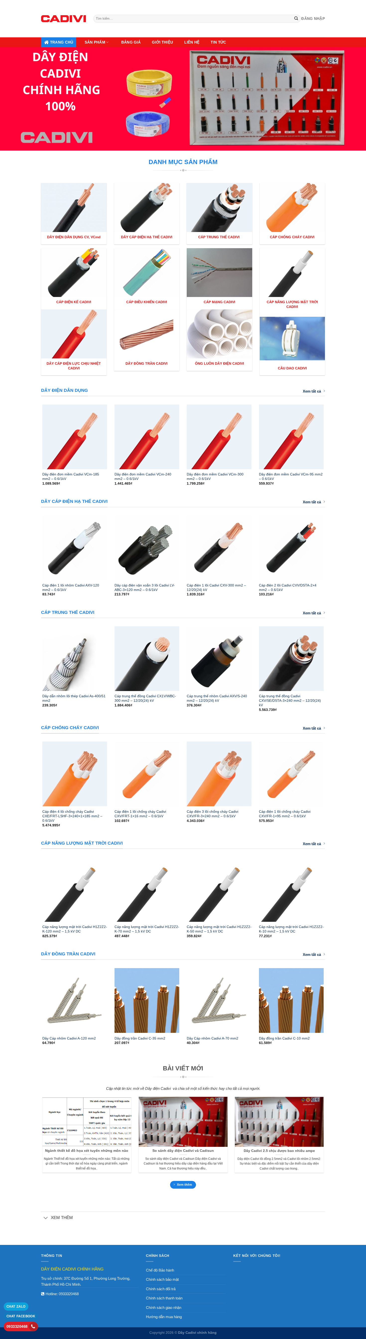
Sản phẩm (95, 42)
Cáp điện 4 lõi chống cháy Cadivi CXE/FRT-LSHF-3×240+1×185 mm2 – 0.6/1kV (72, 816)
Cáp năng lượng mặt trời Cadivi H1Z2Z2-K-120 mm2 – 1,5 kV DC (74, 929)
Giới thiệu (162, 42)
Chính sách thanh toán (164, 1298)
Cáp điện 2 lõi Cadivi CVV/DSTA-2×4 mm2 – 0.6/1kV (287, 587)
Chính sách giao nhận (163, 1307)
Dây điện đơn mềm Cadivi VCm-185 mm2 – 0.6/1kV (70, 476)
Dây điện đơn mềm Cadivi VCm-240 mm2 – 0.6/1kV (143, 476)
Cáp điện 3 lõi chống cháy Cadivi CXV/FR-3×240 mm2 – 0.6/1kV (212, 814)
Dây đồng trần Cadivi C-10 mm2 (284, 1038)
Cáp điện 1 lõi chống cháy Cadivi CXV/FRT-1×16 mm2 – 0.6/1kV (140, 814)
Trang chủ (61, 42)
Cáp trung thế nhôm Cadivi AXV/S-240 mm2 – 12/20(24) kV (217, 698)
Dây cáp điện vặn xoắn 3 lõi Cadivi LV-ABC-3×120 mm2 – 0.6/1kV (145, 587)
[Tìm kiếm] (296, 19)
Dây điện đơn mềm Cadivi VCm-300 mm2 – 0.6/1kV (215, 476)
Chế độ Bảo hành (160, 1270)
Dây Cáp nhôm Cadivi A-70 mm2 (212, 1038)
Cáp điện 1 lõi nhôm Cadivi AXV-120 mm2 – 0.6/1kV (70, 587)
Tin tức (218, 42)
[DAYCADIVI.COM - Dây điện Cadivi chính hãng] (63, 18)
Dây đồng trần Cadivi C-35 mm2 (140, 1038)
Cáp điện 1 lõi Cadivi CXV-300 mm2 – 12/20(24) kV (216, 587)
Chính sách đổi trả (161, 1289)
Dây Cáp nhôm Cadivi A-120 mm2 (69, 1038)
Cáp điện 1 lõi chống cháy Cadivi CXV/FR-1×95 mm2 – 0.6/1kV (284, 814)
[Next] (330, 434)
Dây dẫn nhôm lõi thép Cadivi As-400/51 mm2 (74, 698)
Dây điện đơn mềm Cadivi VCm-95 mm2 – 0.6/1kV (291, 476)
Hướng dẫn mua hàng (164, 1317)
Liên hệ (191, 42)
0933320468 (69, 1294)
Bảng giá (131, 42)
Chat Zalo (16, 1306)
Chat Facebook (20, 1316)
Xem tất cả (312, 391)
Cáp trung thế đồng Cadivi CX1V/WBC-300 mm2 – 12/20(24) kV (145, 698)
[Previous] (35, 434)
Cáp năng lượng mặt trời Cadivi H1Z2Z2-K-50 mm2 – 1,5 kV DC (219, 929)
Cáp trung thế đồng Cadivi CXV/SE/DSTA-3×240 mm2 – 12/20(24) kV (290, 700)
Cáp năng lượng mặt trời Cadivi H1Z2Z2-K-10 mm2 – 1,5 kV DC (291, 929)
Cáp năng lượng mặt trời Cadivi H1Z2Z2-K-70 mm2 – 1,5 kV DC (147, 929)
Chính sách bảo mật (162, 1279)
